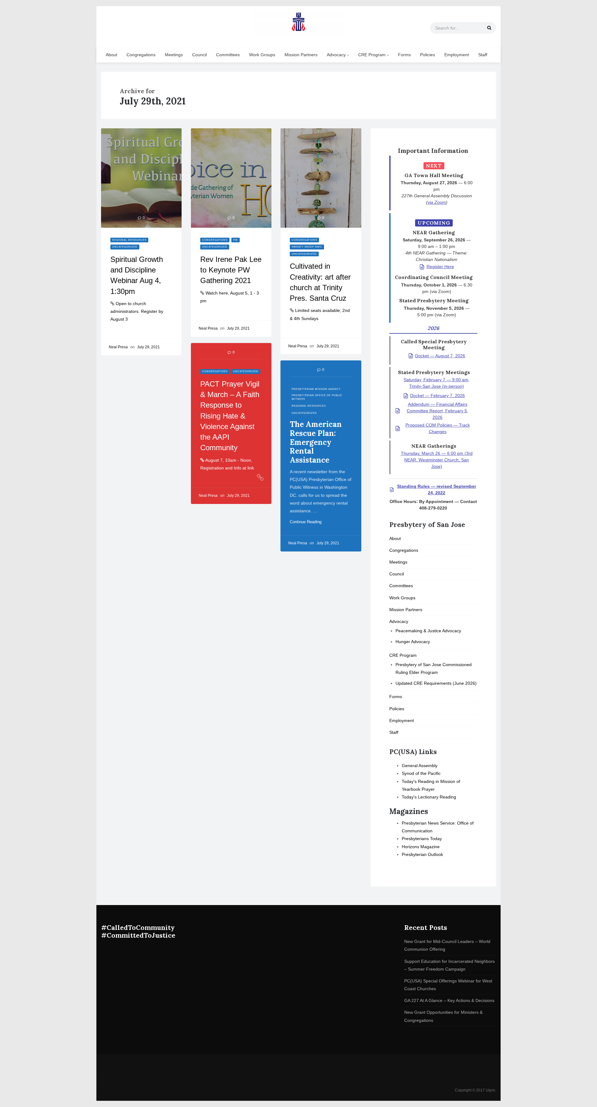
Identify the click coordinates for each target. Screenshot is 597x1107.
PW (235, 240)
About (111, 54)
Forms (404, 54)
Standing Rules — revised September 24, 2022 (436, 489)
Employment (456, 54)
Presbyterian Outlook (422, 854)
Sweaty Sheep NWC (307, 246)
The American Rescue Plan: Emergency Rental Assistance (316, 442)
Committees (228, 54)
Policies (427, 54)
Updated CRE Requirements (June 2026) (436, 683)
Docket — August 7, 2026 (440, 355)
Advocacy (337, 54)
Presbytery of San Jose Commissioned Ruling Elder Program (434, 668)
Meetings (174, 54)
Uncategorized (124, 246)
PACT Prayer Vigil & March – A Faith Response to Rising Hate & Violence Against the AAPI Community (229, 416)
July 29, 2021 (148, 347)
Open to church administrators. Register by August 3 (136, 311)
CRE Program (372, 54)
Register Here (440, 266)
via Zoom (437, 202)
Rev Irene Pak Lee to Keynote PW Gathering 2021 (230, 270)
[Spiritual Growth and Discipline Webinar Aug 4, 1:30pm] (141, 178)
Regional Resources (129, 240)
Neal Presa (118, 347)
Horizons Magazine (421, 846)
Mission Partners (301, 54)
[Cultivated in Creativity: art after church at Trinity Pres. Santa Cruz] (320, 178)
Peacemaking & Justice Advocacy (428, 630)
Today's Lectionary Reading (429, 796)
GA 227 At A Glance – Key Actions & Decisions (449, 1000)
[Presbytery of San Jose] (298, 22)
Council (199, 54)
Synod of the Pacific (421, 773)
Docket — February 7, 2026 (437, 395)
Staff (482, 54)
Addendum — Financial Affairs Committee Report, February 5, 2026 (437, 411)
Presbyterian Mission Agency (316, 389)
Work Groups (262, 54)
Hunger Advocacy (413, 641)
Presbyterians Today (422, 838)
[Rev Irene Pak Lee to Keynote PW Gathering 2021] (231, 178)
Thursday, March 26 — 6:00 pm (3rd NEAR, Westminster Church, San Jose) (437, 460)
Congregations (141, 54)
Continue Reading (308, 521)
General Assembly (419, 765)
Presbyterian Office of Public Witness (317, 397)
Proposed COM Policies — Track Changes (437, 428)
